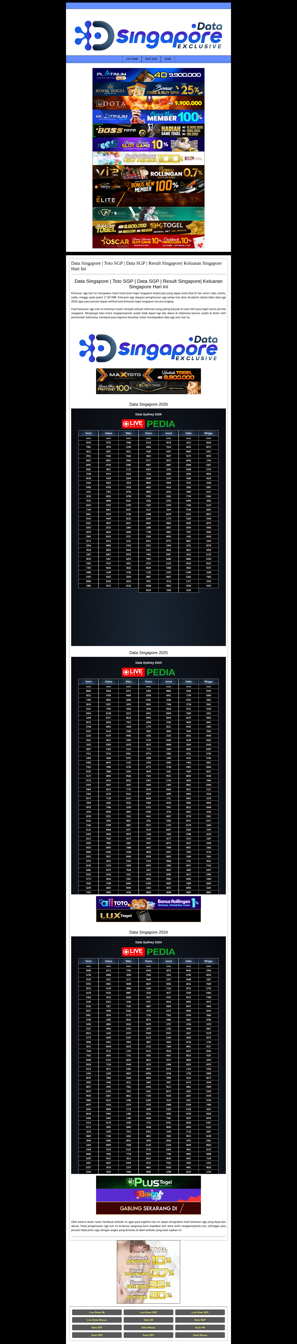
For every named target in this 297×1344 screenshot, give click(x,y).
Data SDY (97, 1327)
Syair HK (200, 1327)
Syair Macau (200, 1335)
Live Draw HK (97, 1312)
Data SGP (200, 1320)
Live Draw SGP (148, 1312)
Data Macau (148, 1327)
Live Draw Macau (97, 1320)
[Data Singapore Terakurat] (148, 75)
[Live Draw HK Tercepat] (148, 1272)
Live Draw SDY (200, 1312)
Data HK (148, 1320)
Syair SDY (148, 1335)
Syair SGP (97, 1335)
